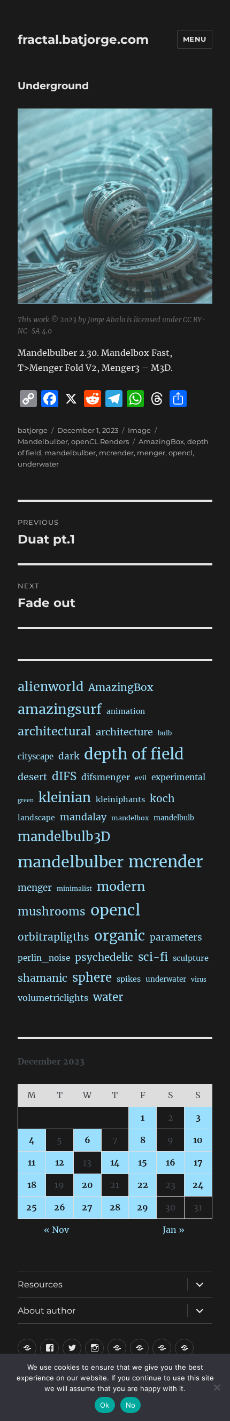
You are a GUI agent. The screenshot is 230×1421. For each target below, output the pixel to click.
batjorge (33, 430)
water (108, 997)
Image (139, 430)
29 (142, 1207)
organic (119, 935)
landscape (36, 817)
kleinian (65, 797)
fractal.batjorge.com (83, 39)
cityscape (35, 756)
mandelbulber (70, 452)
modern (121, 886)
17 (198, 1162)
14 (115, 1162)
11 (31, 1162)
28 (115, 1207)
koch (162, 798)
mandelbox (130, 818)
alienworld (50, 686)
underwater (38, 464)
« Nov (56, 1229)
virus (198, 979)
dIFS (64, 776)
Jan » (174, 1229)
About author (46, 1311)
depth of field (134, 754)
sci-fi (153, 957)
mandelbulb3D (64, 836)
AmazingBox (161, 441)
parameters (176, 937)
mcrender (116, 452)
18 (31, 1184)
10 (198, 1140)
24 (198, 1184)
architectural (54, 731)
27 (87, 1207)
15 (142, 1162)
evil (141, 778)
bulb (165, 733)
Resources (40, 1284)
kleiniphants (120, 799)
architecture (124, 732)
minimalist (74, 888)
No (131, 1405)
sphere (92, 977)
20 (87, 1184)
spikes (129, 979)
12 (59, 1162)
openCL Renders (100, 441)
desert (32, 777)
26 (59, 1207)
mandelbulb (174, 817)
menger (151, 452)
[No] (216, 1387)
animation (125, 711)
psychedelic (104, 957)
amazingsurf (60, 709)
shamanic (42, 978)
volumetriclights (53, 997)
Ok (105, 1405)
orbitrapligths (53, 936)
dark (68, 756)
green (26, 800)
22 (142, 1184)
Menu (194, 39)
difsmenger (105, 777)
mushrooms (52, 912)
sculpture (191, 958)
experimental (178, 777)
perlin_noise (44, 958)
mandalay (83, 817)
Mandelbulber (43, 441)
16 (170, 1162)
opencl (180, 452)
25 (31, 1207)
